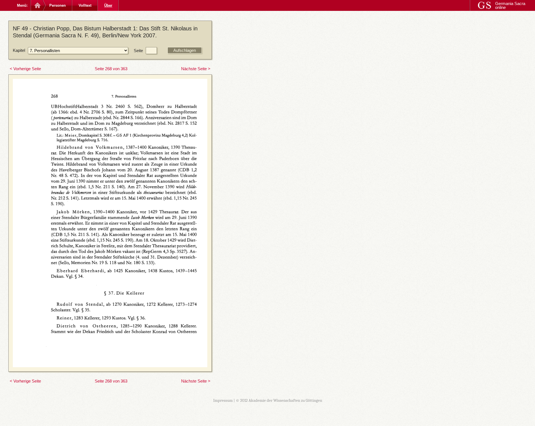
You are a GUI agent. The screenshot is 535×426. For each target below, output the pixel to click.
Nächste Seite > (195, 68)
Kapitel (19, 50)
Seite (138, 50)
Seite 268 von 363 (111, 68)
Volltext (85, 5)
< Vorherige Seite (25, 68)
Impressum (223, 400)
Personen (57, 5)
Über (108, 5)
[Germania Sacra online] (36, 5)
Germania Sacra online (510, 5)
